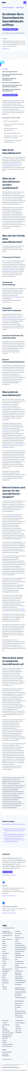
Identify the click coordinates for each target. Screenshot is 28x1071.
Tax (3, 984)
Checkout (4, 945)
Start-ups (17, 935)
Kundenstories (6, 1024)
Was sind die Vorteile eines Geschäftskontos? (9, 79)
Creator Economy (19, 963)
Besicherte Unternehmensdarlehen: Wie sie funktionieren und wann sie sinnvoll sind (14, 830)
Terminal (4, 986)
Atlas (3, 937)
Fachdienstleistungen (20, 980)
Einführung (5, 69)
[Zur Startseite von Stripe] (4, 926)
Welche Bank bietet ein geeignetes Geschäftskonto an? (11, 90)
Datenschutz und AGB (7, 1032)
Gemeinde (5, 1028)
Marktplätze (18, 953)
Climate (4, 947)
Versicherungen (19, 971)
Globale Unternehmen (20, 949)
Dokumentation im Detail (9, 913)
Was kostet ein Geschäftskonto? (11, 82)
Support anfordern (6, 1052)
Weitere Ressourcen (7, 1046)
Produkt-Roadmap (20, 1022)
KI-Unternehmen (19, 961)
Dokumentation (19, 1003)
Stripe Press (19, 1028)
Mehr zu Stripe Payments (9, 895)
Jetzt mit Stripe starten (9, 29)
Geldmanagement (19, 955)
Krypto (4, 951)
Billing (3, 941)
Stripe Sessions (6, 1030)
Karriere (17, 1024)
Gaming (17, 965)
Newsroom (18, 1026)
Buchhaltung (20, 7)
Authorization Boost (7, 939)
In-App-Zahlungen (19, 951)
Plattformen (18, 957)
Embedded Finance (20, 945)
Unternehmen (18, 933)
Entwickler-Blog (19, 1017)
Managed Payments (7, 969)
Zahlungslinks (5, 971)
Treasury (4, 988)
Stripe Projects (19, 1015)
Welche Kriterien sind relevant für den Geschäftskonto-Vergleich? (12, 85)
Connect (4, 949)
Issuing (4, 965)
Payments (4, 973)
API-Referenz (18, 1005)
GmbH (19, 192)
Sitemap (4, 1042)
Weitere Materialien (8, 7)
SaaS (16, 959)
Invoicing (4, 963)
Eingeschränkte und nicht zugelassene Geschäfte (7, 1036)
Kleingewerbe (17, 297)
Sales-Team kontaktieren (9, 875)
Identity (4, 961)
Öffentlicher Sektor (20, 982)
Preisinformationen (7, 935)
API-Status (17, 1007)
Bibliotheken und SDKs (20, 1013)
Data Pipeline (5, 953)
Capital (4, 943)
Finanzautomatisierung (20, 947)
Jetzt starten (7, 872)
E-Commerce (18, 943)
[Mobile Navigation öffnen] (24, 2)
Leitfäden (4, 1022)
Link (3, 967)
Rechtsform (16, 516)
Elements (4, 955)
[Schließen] (25, 1064)
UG (3, 193)
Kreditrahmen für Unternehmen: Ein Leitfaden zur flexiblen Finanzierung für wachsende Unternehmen (14, 839)
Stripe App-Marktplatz (20, 992)
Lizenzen (4, 1040)
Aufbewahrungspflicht (8, 269)
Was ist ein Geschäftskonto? (9, 71)
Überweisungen (6, 408)
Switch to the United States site (10, 1067)
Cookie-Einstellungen (7, 1044)
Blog (3, 1026)
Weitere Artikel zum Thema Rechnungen (13, 824)
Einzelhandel (18, 984)
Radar (3, 977)
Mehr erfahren (6, 49)
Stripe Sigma (5, 982)
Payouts (4, 975)
